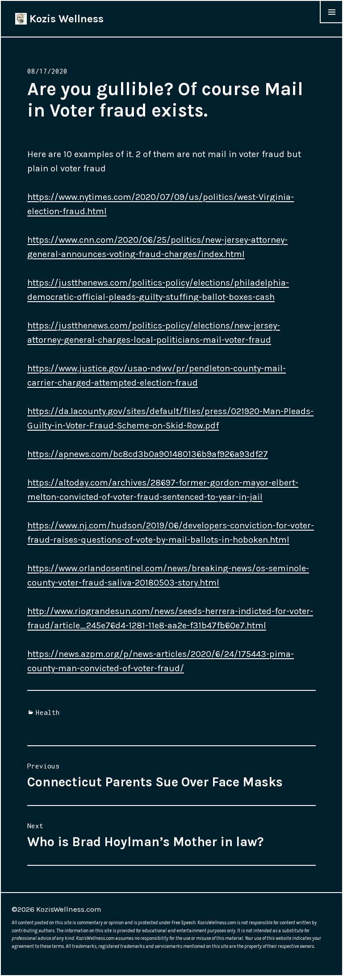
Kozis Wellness (65, 18)
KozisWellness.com (68, 909)
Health (48, 712)
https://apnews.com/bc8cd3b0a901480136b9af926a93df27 (147, 454)
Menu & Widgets (331, 22)
